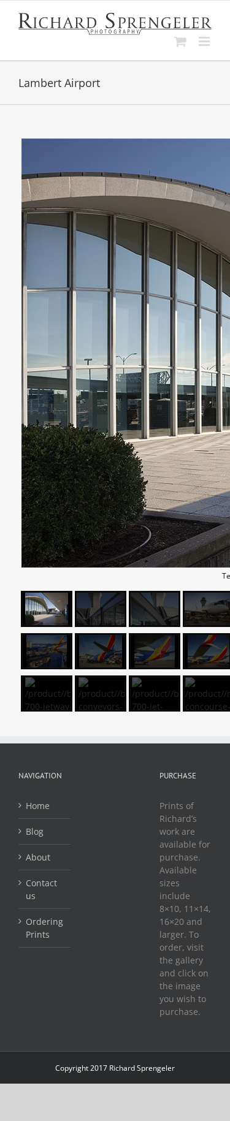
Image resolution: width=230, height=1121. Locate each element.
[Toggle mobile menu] (205, 41)
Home (38, 805)
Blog (35, 831)
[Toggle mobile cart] (180, 41)
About (38, 857)
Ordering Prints (44, 928)
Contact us (41, 889)
